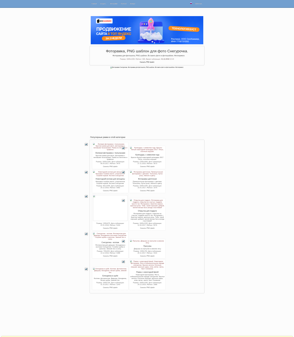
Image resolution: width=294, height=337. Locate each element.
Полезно (124, 3)
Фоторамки (113, 3)
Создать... (103, 3)
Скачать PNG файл (110, 166)
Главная (94, 3)
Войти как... (199, 3)
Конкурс (132, 3)
